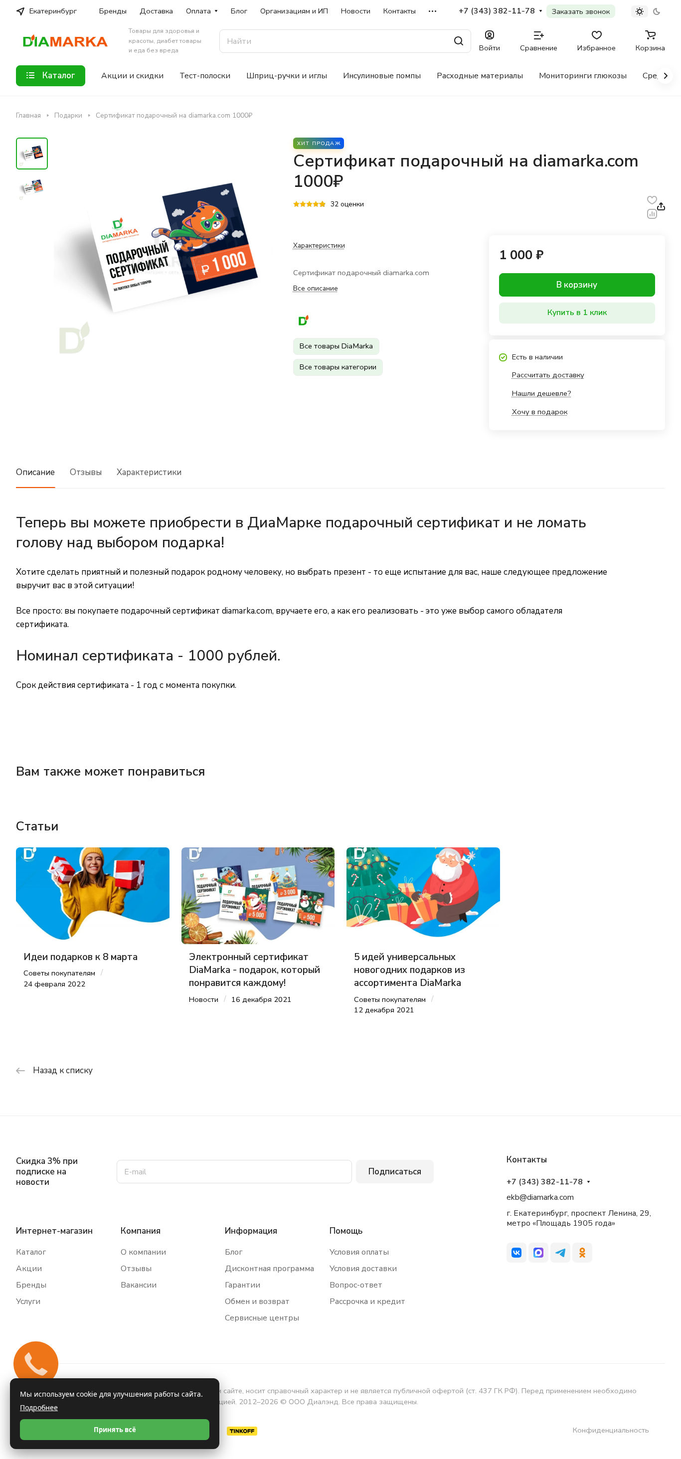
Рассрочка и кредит (367, 1301)
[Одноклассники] (582, 1253)
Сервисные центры (262, 1317)
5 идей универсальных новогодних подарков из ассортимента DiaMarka (409, 970)
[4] (316, 205)
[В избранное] (652, 199)
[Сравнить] (652, 213)
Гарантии (242, 1285)
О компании (143, 1252)
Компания (141, 1231)
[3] (309, 205)
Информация (251, 1231)
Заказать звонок (581, 11)
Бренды (31, 1285)
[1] (296, 205)
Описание (35, 472)
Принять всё (115, 1429)
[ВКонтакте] (516, 1253)
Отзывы (86, 472)
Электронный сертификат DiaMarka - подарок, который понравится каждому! (254, 970)
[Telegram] (560, 1253)
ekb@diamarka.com (540, 1197)
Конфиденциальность (611, 1430)
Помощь (346, 1231)
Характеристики (149, 472)
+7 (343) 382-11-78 (497, 11)
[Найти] (458, 41)
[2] (303, 205)
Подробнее (39, 1407)
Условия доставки (363, 1268)
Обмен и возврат (257, 1301)
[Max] (538, 1253)
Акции (29, 1268)
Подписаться (394, 1171)
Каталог (31, 1252)
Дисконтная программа (269, 1268)
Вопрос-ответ (356, 1285)
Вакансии (139, 1285)
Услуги (28, 1301)
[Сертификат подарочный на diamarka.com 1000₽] (163, 249)
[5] (322, 205)
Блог (233, 1252)
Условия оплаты (359, 1252)
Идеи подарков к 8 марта (80, 957)
